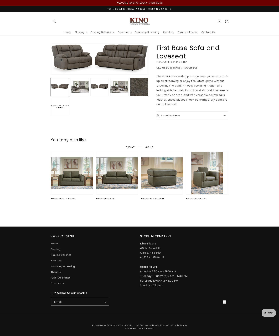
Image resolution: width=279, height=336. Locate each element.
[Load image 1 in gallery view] (60, 87)
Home (54, 243)
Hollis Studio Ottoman (153, 198)
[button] (54, 21)
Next (148, 147)
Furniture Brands (61, 277)
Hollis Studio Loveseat (63, 198)
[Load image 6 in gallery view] (60, 107)
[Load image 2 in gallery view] (80, 87)
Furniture (56, 260)
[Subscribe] (105, 302)
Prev (131, 147)
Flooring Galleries (61, 255)
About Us (56, 272)
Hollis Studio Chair (196, 198)
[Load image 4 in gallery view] (119, 87)
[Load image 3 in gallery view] (99, 87)
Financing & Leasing (63, 266)
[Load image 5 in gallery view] (139, 87)
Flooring (55, 249)
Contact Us (57, 283)
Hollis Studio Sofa (105, 198)
